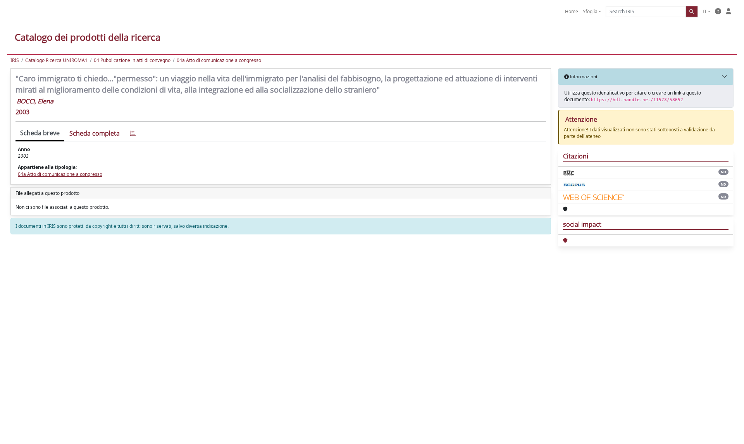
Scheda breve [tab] (40, 133)
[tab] (133, 133)
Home (571, 11)
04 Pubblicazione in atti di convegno (132, 60)
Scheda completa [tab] (94, 133)
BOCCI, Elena (35, 101)
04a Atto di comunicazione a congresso (219, 60)
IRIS (14, 60)
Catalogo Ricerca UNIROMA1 (56, 60)
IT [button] (705, 11)
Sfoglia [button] (590, 11)
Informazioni (583, 76)
